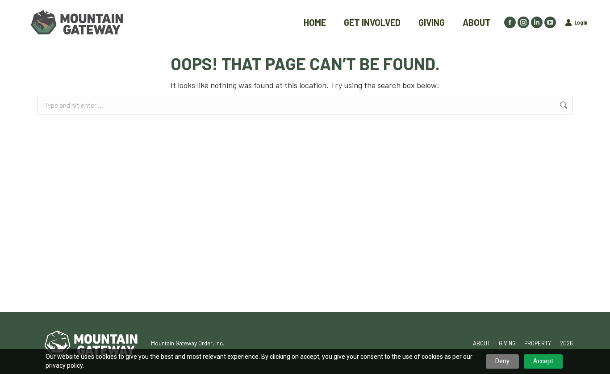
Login (581, 22)
